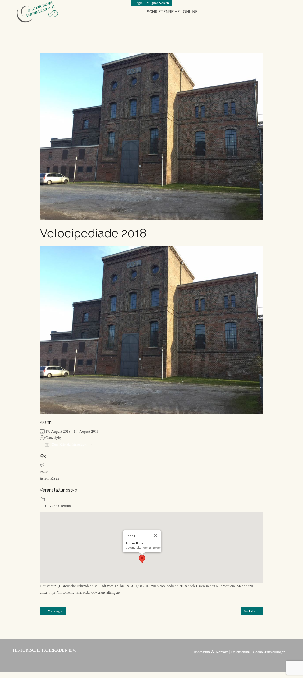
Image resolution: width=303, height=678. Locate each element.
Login (138, 3)
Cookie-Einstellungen (269, 652)
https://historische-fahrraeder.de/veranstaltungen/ (84, 592)
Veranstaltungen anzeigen (143, 547)
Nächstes (250, 611)
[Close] (155, 535)
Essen (44, 471)
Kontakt (222, 652)
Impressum (202, 652)
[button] (142, 559)
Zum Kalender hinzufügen (69, 444)
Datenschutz (240, 652)
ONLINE (190, 11)
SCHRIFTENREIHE (163, 11)
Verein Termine (60, 505)
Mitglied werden (158, 3)
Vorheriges (54, 611)
